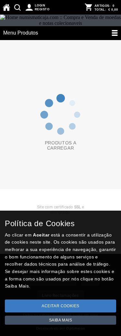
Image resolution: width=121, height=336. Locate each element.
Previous (6, 204)
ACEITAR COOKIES (60, 306)
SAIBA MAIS (60, 320)
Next (114, 204)
